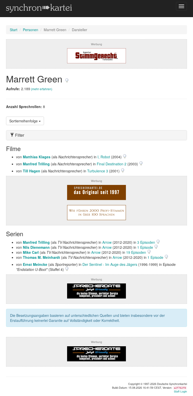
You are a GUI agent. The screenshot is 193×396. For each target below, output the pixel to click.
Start (13, 29)
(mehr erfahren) (41, 89)
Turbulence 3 (97, 170)
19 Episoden (136, 252)
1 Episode (145, 247)
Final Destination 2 (111, 163)
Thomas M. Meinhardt (41, 257)
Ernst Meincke (35, 264)
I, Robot (104, 156)
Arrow (107, 242)
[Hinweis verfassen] (67, 78)
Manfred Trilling (36, 163)
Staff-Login (180, 391)
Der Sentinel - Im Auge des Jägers (109, 264)
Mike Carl (31, 252)
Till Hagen (31, 170)
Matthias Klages (37, 156)
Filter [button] (19, 135)
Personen (30, 29)
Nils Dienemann (36, 247)
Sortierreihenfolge (24, 120)
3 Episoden (146, 242)
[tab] (96, 135)
